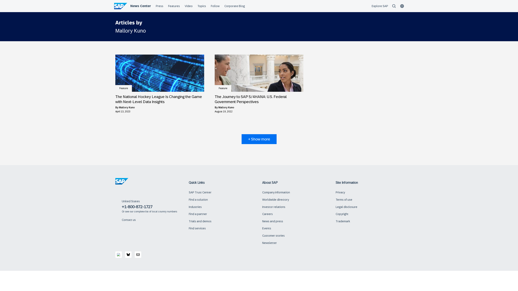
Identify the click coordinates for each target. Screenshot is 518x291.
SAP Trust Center (200, 192)
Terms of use (344, 199)
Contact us (129, 219)
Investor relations (273, 207)
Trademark (343, 221)
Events (266, 228)
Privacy (340, 192)
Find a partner (198, 214)
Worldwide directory (275, 199)
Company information (276, 192)
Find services (197, 228)
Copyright (342, 214)
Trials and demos (200, 221)
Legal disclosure (346, 207)
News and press (272, 221)
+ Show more (259, 139)
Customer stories (273, 235)
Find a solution (198, 199)
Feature (123, 88)
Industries (195, 207)
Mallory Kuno (127, 107)
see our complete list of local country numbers (151, 211)
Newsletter (269, 243)
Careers (267, 214)
